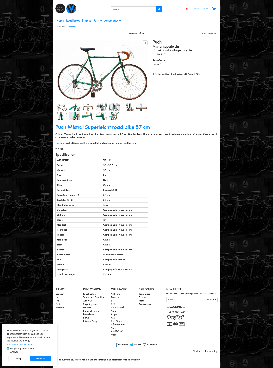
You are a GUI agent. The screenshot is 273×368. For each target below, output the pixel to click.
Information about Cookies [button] (20, 344)
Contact (195, 9)
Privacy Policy (90, 321)
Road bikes (73, 20)
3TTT (113, 301)
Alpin (113, 328)
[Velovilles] (81, 8)
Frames (86, 20)
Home (60, 20)
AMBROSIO (117, 331)
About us (87, 301)
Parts (96, 20)
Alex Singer (117, 321)
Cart (57, 304)
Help (57, 297)
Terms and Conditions (94, 297)
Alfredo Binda (118, 324)
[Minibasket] (214, 9)
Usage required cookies (22, 348)
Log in (205, 9)
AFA (113, 304)
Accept (18, 358)
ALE (113, 318)
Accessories (111, 20)
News (86, 318)
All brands (116, 294)
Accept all (41, 358)
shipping (213, 351)
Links (57, 301)
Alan (113, 311)
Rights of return (91, 311)
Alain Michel (117, 307)
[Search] (159, 9)
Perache (115, 297)
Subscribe (211, 300)
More (113, 335)
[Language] (187, 9)
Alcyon (114, 314)
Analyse (14, 352)
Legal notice (89, 294)
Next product (209, 33)
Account (59, 307)
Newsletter (89, 314)
